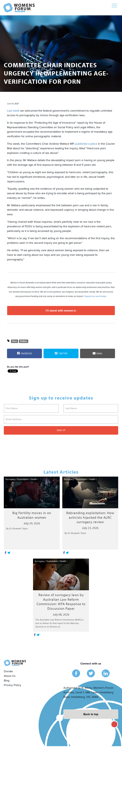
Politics (23, 341)
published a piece (86, 143)
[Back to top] (91, 714)
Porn (14, 341)
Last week (13, 110)
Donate (8, 671)
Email (99, 353)
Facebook (26, 353)
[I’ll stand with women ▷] (61, 310)
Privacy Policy (12, 685)
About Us (9, 676)
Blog (6, 680)
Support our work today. (95, 296)
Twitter (62, 353)
